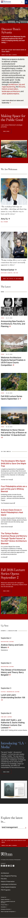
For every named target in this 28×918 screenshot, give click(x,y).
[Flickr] (13, 866)
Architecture (5, 873)
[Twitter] (4, 866)
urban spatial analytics (10, 93)
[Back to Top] (14, 912)
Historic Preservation (8, 881)
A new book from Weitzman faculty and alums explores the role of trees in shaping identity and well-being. (13, 39)
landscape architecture (11, 91)
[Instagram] (9, 866)
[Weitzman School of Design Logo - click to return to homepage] (6, 2)
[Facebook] (2, 866)
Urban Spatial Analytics (8, 887)
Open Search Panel (22, 2)
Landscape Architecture (8, 884)
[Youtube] (11, 866)
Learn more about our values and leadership (13, 101)
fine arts (22, 87)
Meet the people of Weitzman (12, 278)
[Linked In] (6, 866)
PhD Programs (5, 890)
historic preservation (10, 89)
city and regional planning (13, 85)
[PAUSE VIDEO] (25, 18)
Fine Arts (4, 879)
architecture (13, 84)
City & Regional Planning (8, 876)
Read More (6, 131)
